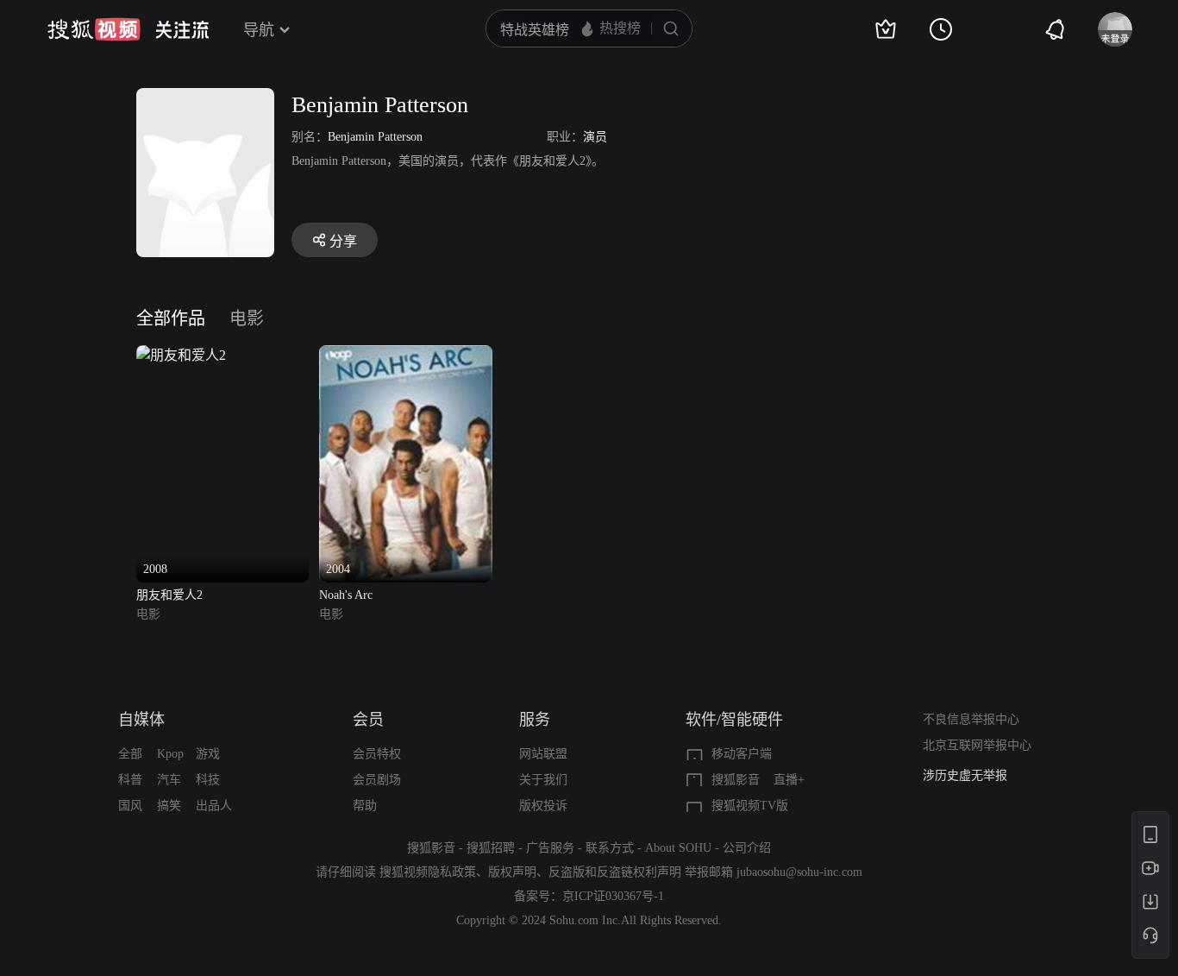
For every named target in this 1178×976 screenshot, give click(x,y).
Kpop (170, 753)
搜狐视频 (94, 29)
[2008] (181, 355)
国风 (130, 805)
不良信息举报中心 (971, 719)
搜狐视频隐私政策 (427, 872)
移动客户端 (741, 753)
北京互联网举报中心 (977, 745)
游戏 (208, 753)
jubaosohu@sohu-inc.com (799, 872)
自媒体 (141, 719)
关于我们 (543, 779)
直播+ (789, 779)
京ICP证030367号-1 (613, 896)
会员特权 (377, 753)
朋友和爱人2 (169, 595)
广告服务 (550, 847)
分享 (343, 241)
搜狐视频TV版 (749, 805)
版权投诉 (543, 805)
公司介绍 (747, 847)
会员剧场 (377, 779)
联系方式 (610, 847)
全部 (130, 753)
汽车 (169, 779)
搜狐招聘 (491, 847)
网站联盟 (543, 753)
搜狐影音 (735, 779)
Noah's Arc (346, 595)
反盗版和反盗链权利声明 (614, 872)
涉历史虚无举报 (965, 775)
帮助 (365, 805)
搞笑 (169, 805)
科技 (208, 779)
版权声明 (512, 872)
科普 (130, 779)
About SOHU (678, 847)
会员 (368, 719)
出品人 (214, 805)
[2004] (405, 355)
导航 (258, 30)
